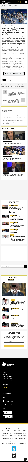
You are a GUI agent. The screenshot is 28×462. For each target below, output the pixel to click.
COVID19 (15, 86)
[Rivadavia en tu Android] (8, 412)
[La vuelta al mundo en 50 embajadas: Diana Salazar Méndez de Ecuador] (5, 317)
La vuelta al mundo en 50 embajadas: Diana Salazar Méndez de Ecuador (17, 225)
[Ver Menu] (25, 2)
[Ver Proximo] (23, 100)
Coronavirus (9, 86)
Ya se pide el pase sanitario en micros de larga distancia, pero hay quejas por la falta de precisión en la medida (14, 122)
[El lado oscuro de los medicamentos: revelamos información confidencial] (5, 325)
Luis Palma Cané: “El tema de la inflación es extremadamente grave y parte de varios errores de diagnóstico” (16, 94)
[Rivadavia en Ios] (8, 416)
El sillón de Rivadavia (13, 205)
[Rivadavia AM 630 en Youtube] (5, 404)
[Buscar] (25, 266)
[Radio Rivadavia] (8, 364)
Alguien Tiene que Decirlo (15, 84)
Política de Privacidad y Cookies (9, 378)
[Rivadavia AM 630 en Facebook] (4, 401)
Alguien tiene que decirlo (7, 111)
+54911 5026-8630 (7, 393)
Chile (19, 86)
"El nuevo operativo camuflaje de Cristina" (12, 143)
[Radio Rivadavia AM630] (5, 2)
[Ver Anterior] (5, 92)
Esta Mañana (6, 173)
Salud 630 (12, 235)
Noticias (5, 372)
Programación (7, 370)
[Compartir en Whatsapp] (10, 80)
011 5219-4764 (6, 389)
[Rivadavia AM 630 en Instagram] (8, 401)
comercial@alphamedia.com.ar (8, 440)
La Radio (5, 368)
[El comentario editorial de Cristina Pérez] (5, 310)
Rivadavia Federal (7, 376)
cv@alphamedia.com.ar (14, 441)
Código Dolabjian (13, 215)
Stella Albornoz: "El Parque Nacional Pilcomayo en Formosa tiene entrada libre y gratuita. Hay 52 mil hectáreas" (17, 209)
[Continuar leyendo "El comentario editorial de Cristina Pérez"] (5, 230)
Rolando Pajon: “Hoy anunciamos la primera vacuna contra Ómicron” (12, 159)
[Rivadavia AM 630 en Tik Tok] (12, 404)
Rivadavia (4, 86)
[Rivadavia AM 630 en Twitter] (13, 401)
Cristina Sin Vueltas (8, 141)
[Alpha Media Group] (14, 455)
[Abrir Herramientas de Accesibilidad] (25, 459)
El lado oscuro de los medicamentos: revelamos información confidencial (17, 218)
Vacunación (23, 86)
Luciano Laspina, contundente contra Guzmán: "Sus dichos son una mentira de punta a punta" (11, 101)
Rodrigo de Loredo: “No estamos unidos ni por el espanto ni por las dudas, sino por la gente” (13, 175)
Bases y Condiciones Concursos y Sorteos (11, 380)
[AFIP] (14, 448)
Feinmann (24, 84)
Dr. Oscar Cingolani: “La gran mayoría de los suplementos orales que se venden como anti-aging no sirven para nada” (17, 239)
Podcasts (5, 374)
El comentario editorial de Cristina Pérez (17, 231)
